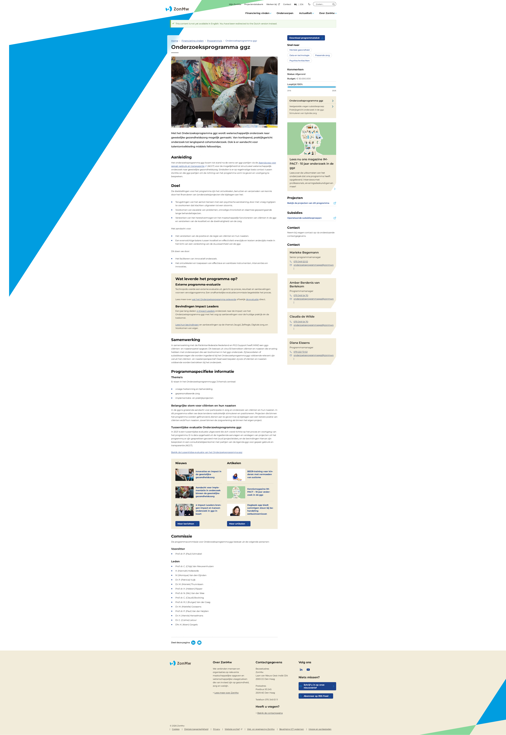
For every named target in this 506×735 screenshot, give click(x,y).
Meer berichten (185, 524)
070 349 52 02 (301, 261)
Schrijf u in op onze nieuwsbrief (314, 686)
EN (301, 4)
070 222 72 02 (301, 352)
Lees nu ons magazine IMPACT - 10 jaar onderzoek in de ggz (312, 164)
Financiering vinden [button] (257, 13)
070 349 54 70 (301, 295)
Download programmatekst (304, 38)
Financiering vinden (193, 40)
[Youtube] (308, 669)
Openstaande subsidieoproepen (304, 218)
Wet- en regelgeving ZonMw (261, 729)
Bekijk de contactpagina (270, 713)
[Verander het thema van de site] (309, 4)
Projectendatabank (253, 4)
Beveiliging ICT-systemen (291, 729)
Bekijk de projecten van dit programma (308, 203)
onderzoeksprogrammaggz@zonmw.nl (314, 267)
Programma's (214, 40)
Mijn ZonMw (235, 4)
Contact (287, 4)
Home (174, 40)
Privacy (216, 729)
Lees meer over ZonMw (226, 693)
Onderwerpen (285, 13)
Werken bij (271, 4)
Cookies (175, 729)
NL (295, 4)
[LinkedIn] (301, 669)
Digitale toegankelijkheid (196, 729)
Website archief (232, 729)
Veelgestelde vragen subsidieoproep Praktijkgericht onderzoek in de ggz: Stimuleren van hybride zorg (306, 109)
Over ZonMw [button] (327, 13)
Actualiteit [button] (305, 13)
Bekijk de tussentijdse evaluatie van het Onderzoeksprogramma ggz (206, 452)
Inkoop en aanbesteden (320, 729)
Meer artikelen (237, 524)
